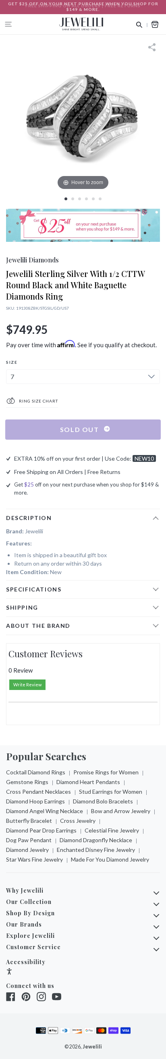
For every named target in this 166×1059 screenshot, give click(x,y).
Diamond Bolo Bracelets (103, 801)
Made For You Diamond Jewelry (110, 859)
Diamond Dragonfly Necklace (96, 840)
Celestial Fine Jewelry (112, 830)
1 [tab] (65, 198)
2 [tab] (72, 198)
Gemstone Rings (27, 781)
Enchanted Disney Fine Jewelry (96, 849)
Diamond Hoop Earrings (35, 801)
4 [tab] (86, 198)
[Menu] (8, 24)
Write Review (27, 684)
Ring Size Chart (38, 400)
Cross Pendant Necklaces (38, 791)
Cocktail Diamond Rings (35, 772)
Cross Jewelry (77, 820)
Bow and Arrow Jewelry (120, 810)
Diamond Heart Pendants (88, 781)
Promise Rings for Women (106, 772)
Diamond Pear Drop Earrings (41, 830)
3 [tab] (79, 198)
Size (11, 362)
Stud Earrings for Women (110, 791)
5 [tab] (93, 198)
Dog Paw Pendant (29, 840)
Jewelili (92, 1047)
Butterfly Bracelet (29, 820)
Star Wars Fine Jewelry (34, 859)
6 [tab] (100, 198)
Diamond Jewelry (27, 849)
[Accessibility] (9, 972)
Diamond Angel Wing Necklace (44, 810)
